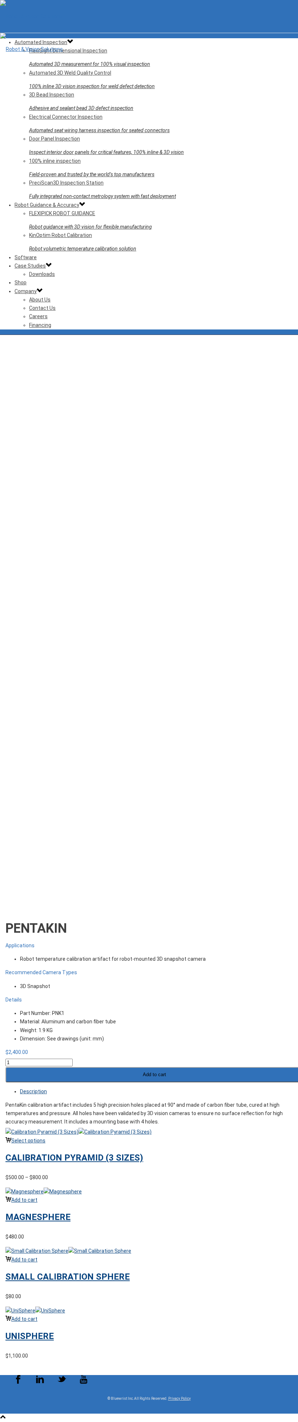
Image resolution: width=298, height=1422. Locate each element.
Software (26, 257)
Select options (28, 1140)
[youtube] (83, 1382)
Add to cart (24, 1200)
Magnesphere (38, 1217)
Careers (38, 316)
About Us (40, 300)
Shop (21, 282)
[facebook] (18, 1382)
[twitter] (61, 1382)
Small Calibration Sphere (67, 1277)
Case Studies (30, 266)
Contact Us (42, 308)
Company (26, 291)
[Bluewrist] (149, 33)
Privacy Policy (179, 1399)
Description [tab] (33, 1091)
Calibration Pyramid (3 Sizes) (74, 1158)
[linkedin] (40, 1382)
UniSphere (29, 1336)
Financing (40, 325)
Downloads (42, 274)
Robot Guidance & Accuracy (47, 205)
